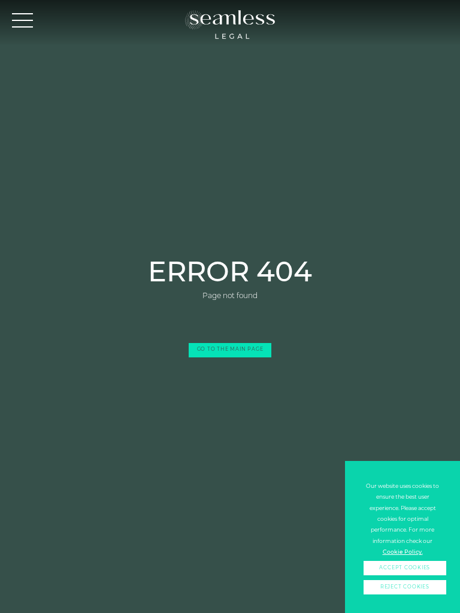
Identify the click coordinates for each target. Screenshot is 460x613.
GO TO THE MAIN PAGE (230, 349)
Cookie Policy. (403, 551)
